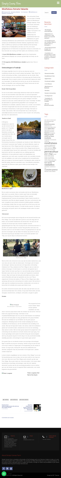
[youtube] (11, 468)
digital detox (51, 128)
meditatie (6, 399)
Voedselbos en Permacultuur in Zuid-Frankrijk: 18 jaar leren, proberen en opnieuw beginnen (50, 56)
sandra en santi (50, 159)
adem (45, 120)
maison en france (49, 136)
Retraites (47, 90)
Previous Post (10, 406)
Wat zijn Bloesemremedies (49, 104)
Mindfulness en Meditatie (48, 87)
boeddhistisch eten (48, 125)
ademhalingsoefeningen (49, 121)
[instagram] (7, 468)
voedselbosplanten (51, 170)
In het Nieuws (5, 408)
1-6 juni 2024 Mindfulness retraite (11, 54)
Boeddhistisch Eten (50, 76)
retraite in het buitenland (49, 157)
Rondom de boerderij (50, 93)
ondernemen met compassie (49, 149)
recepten (54, 154)
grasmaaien (51, 131)
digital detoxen (47, 130)
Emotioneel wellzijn (50, 81)
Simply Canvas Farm (11, 4)
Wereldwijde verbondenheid (48, 30)
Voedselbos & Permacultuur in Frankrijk (48, 100)
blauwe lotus (46, 122)
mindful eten (46, 141)
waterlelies (46, 171)
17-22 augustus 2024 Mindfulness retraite (14, 62)
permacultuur (51, 151)
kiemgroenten (52, 133)
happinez (46, 133)
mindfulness (15, 399)
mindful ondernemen (48, 148)
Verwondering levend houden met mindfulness (50, 49)
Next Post (27, 407)
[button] (4, 473)
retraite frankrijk (50, 155)
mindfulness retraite (51, 146)
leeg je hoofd (49, 135)
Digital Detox (48, 78)
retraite (45, 155)
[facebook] (3, 468)
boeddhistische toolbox (48, 127)
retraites (46, 158)
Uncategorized (10, 13)
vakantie (49, 163)
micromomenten (53, 139)
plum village (48, 154)
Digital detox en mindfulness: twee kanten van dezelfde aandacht (49, 36)
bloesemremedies (28, 411)
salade (45, 159)
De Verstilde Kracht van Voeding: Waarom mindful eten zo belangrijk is (50, 43)
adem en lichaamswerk (51, 120)
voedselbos (49, 165)
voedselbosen (47, 166)
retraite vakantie (24, 399)
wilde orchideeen (52, 171)
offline (54, 148)
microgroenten (47, 139)
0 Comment (25, 12)
